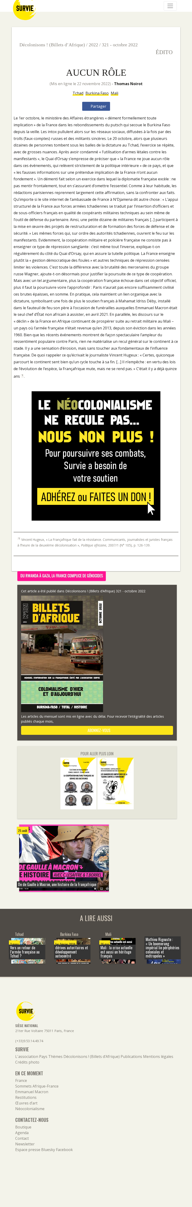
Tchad (78, 93)
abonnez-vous (98, 730)
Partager (98, 106)
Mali (114, 93)
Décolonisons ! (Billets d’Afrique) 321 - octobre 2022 (105, 591)
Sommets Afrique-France (37, 1086)
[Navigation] (170, 6)
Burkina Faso (97, 93)
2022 (93, 44)
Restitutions (26, 1097)
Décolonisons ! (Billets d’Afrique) (52, 44)
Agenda (22, 1132)
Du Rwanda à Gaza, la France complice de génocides (61, 575)
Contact (22, 1138)
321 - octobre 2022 (120, 44)
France (21, 1080)
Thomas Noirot (128, 83)
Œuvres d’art (26, 1103)
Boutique (23, 1127)
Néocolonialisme (29, 1108)
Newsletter (25, 1144)
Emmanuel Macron (31, 1091)
